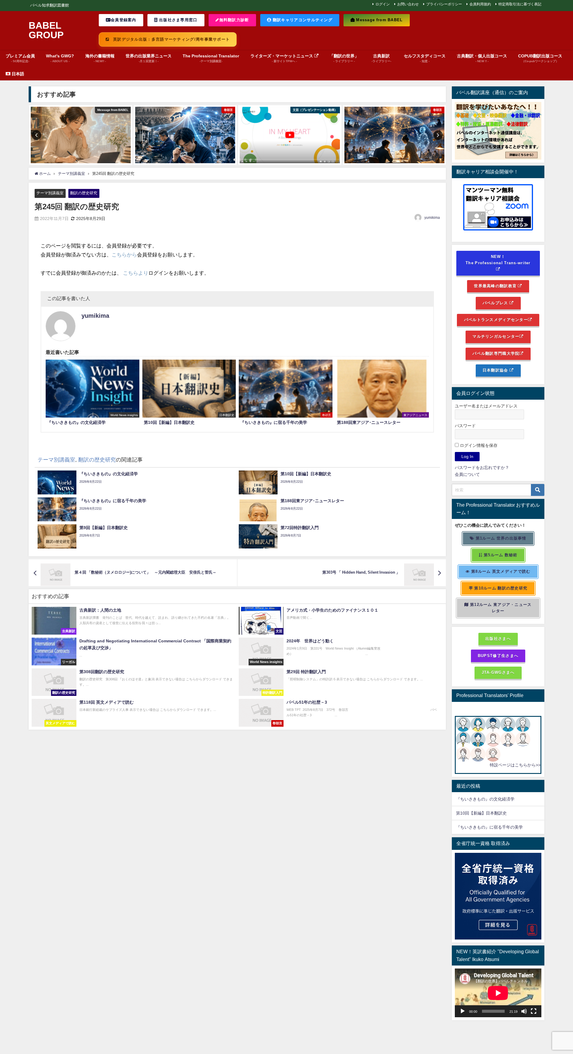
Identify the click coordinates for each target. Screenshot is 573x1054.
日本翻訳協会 (496, 370)
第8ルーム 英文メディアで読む (500, 571)
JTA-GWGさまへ (498, 672)
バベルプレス (496, 303)
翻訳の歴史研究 (83, 193)
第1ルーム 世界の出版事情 (500, 538)
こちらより (135, 272)
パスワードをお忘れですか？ (482, 467)
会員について (467, 474)
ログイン (382, 4)
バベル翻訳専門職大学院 (495, 353)
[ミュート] (524, 1011)
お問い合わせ (408, 4)
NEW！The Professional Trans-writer (498, 260)
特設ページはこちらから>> (515, 765)
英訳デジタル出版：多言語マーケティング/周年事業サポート (171, 39)
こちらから (124, 254)
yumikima (432, 217)
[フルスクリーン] (534, 1011)
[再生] (463, 1011)
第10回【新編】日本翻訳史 (481, 813)
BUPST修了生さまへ (498, 656)
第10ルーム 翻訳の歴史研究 (500, 588)
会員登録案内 (123, 20)
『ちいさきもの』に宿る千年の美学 (489, 827)
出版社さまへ (498, 639)
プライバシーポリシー (444, 4)
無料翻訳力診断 (234, 20)
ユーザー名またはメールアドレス (486, 406)
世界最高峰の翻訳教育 (496, 286)
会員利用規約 (480, 4)
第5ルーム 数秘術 (500, 555)
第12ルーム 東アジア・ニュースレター (500, 608)
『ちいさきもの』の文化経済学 (489, 799)
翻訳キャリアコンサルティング (302, 20)
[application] (498, 993)
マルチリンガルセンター (495, 336)
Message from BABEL (379, 20)
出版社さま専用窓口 (178, 20)
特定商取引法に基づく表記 (519, 4)
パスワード (465, 426)
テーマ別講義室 (50, 193)
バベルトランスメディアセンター (496, 320)
